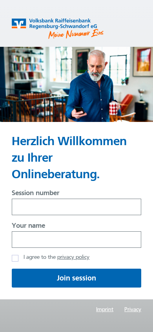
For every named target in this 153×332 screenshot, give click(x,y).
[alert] (76, 278)
